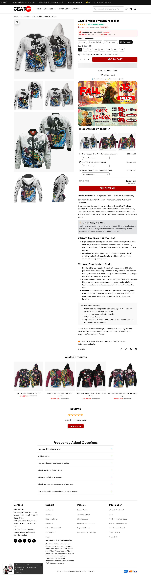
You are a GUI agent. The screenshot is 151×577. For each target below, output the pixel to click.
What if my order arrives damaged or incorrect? (56, 484)
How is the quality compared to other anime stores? (58, 491)
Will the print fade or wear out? (50, 477)
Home (16, 16)
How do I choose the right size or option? (54, 463)
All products (25, 16)
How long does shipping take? (49, 449)
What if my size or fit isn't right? (50, 470)
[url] (24, 532)
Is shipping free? (44, 456)
